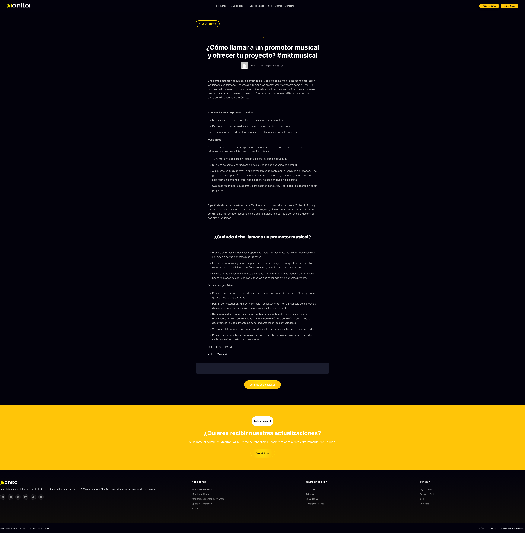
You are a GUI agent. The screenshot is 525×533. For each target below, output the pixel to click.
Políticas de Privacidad (487, 528)
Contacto (424, 503)
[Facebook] (2, 497)
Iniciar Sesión (509, 6)
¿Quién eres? (237, 6)
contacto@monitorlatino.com (513, 528)
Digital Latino (426, 489)
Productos (221, 6)
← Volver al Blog (207, 23)
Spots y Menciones (202, 503)
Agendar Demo (489, 6)
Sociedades (312, 499)
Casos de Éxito (427, 494)
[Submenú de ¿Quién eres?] (245, 6)
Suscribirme (262, 453)
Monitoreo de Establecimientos (208, 499)
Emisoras (310, 489)
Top (262, 38)
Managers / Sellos (315, 503)
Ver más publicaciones (262, 384)
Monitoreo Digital (201, 494)
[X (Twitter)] (18, 497)
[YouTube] (41, 497)
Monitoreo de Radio (202, 489)
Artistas (310, 494)
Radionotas (198, 508)
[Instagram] (10, 497)
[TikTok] (33, 497)
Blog (421, 499)
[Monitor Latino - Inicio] (19, 5)
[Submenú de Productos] (227, 6)
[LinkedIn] (25, 497)
